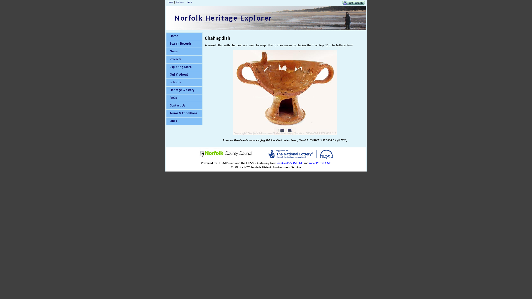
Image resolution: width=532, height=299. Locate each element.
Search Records (180, 43)
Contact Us (177, 105)
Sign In (189, 2)
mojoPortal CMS (320, 163)
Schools (175, 82)
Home (170, 2)
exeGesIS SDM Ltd (289, 163)
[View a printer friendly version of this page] (353, 3)
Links (173, 121)
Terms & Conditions (183, 113)
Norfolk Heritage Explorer (223, 18)
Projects (175, 59)
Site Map (179, 2)
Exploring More (181, 67)
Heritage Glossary (182, 90)
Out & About (179, 74)
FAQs (173, 98)
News (173, 51)
